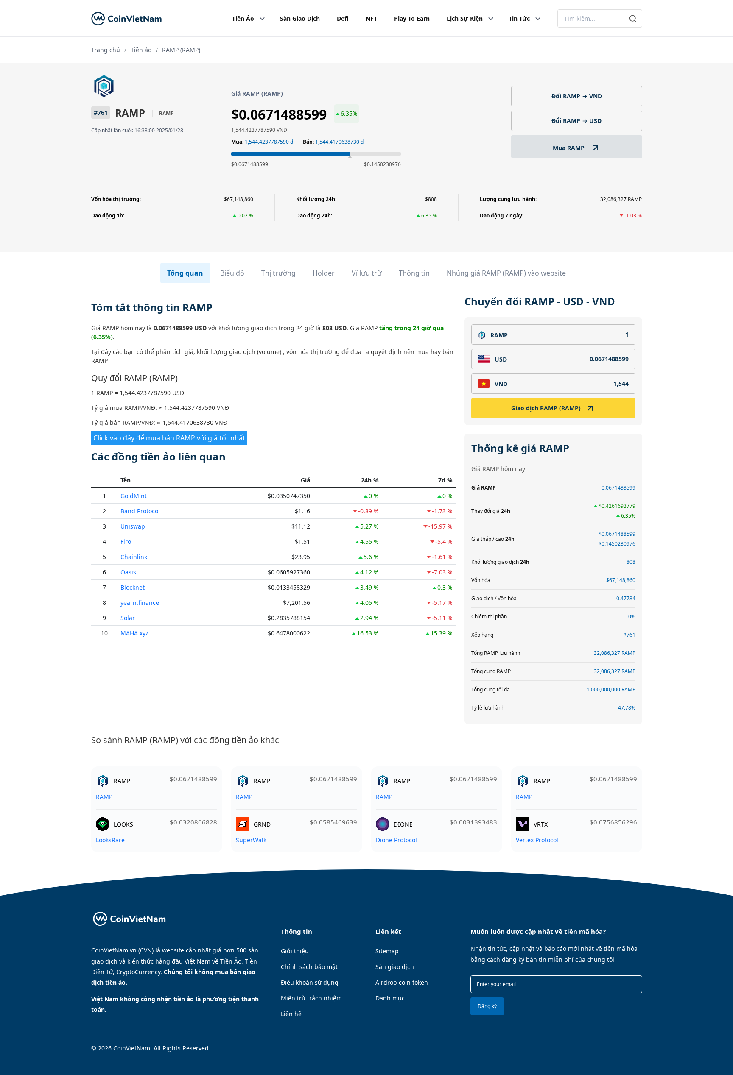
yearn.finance (139, 603)
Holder (324, 273)
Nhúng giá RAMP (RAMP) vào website (506, 273)
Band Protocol (140, 511)
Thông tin (414, 273)
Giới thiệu (295, 951)
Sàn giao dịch (394, 967)
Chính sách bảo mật (309, 967)
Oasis (128, 572)
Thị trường (278, 273)
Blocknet (132, 587)
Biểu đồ (232, 273)
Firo (125, 542)
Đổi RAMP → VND (576, 96)
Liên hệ (291, 1014)
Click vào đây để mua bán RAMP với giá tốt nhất (169, 438)
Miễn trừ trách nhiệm (311, 998)
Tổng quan (185, 273)
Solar (127, 618)
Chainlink (133, 557)
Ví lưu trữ (367, 273)
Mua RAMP (569, 148)
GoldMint (133, 496)
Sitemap (387, 951)
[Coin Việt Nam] (126, 18)
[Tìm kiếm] (633, 18)
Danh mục (390, 998)
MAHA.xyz (134, 633)
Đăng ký (487, 1006)
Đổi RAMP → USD (576, 121)
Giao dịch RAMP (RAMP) (546, 408)
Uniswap (132, 526)
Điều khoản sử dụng (310, 982)
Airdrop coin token (401, 982)
